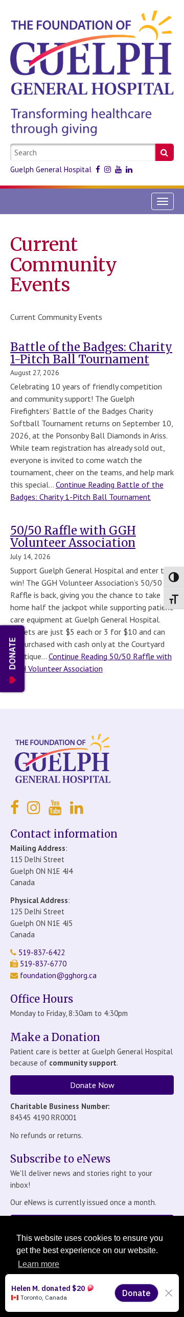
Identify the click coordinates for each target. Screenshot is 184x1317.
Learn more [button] (38, 1264)
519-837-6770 (42, 963)
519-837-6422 (40, 952)
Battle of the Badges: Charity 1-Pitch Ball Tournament (91, 353)
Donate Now (92, 1085)
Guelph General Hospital (50, 169)
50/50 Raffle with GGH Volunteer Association (73, 536)
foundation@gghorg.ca (58, 975)
